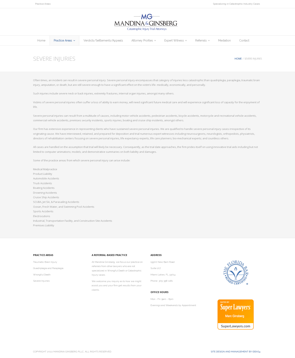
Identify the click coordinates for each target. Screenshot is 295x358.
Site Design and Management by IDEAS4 (235, 351)
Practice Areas (43, 3)
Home (238, 58)
